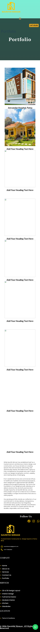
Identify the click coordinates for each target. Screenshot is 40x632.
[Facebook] (29, 521)
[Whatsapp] (38, 521)
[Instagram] (33, 521)
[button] (20, 19)
